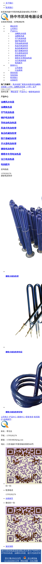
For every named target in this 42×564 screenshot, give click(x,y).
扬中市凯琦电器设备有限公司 (13, 551)
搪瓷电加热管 (20, 56)
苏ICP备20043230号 (13, 558)
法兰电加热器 (20, 60)
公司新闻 (18, 68)
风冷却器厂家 (18, 84)
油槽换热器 (19, 36)
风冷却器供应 (29, 84)
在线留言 (14, 80)
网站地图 (24, 561)
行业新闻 (18, 70)
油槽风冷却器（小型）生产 (25, 87)
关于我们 (9, 3)
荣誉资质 (14, 73)
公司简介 (14, 29)
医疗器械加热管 (21, 51)
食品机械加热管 (21, 48)
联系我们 (9, 8)
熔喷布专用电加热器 (23, 58)
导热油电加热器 (21, 43)
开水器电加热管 (21, 53)
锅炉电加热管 (20, 41)
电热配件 (18, 63)
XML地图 (34, 561)
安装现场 (14, 75)
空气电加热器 (20, 38)
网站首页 (14, 26)
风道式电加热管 (21, 46)
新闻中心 (14, 65)
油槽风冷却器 (20, 33)
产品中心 (14, 31)
